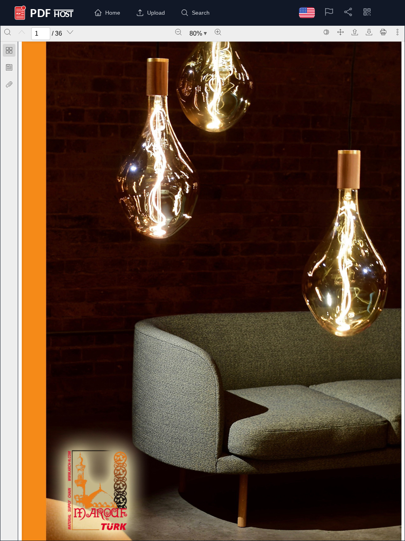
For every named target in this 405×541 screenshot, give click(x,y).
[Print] (383, 32)
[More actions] (397, 32)
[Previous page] (21, 32)
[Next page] (70, 32)
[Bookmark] (9, 67)
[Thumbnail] (9, 50)
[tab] (9, 51)
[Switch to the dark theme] (326, 32)
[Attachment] (9, 84)
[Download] (369, 32)
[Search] (7, 32)
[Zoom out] (178, 32)
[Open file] (354, 32)
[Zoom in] (218, 32)
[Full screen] (340, 32)
